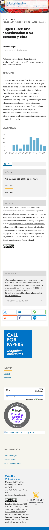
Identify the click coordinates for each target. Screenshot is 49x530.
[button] (9, 312)
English (7, 374)
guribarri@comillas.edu (15, 495)
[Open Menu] (2, 2)
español (7, 377)
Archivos (14, 19)
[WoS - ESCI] (17, 427)
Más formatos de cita (17, 301)
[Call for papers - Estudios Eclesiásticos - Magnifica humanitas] (18, 357)
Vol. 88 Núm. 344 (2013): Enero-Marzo (20, 22)
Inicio (5, 19)
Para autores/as (10, 459)
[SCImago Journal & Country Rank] (19, 432)
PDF (8, 164)
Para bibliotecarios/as (12, 463)
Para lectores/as (10, 455)
